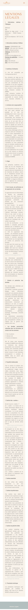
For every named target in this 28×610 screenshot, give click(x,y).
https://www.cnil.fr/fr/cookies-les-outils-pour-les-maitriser (14, 578)
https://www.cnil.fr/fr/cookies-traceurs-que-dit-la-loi (14, 426)
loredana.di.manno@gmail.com (13, 255)
